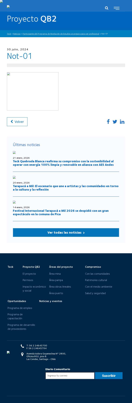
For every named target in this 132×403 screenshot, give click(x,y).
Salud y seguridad (95, 293)
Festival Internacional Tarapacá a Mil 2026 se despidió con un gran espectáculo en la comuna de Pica (61, 212)
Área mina (55, 273)
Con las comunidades (97, 273)
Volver (19, 122)
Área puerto (56, 293)
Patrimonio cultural (96, 280)
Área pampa (56, 280)
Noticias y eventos (50, 301)
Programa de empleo (20, 308)
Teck (10, 266)
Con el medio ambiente (98, 286)
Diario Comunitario (57, 369)
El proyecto (29, 273)
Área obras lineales (60, 286)
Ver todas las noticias (64, 232)
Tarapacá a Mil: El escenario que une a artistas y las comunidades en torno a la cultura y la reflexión (66, 187)
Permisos (28, 280)
